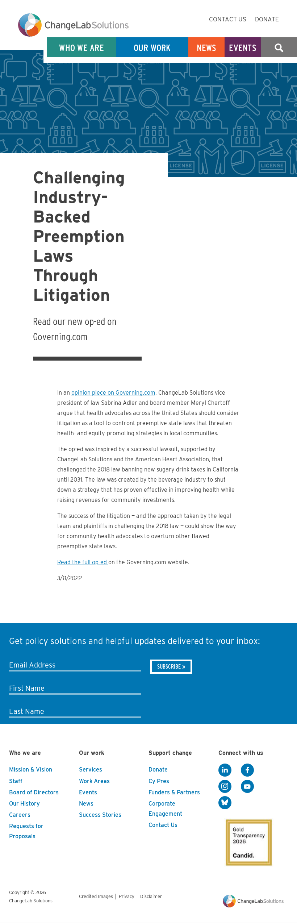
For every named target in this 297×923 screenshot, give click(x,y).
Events (242, 47)
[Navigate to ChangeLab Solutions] (253, 908)
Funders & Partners (174, 792)
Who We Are (81, 47)
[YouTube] (247, 786)
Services (90, 769)
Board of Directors (34, 792)
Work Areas (94, 781)
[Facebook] (247, 770)
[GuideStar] (247, 840)
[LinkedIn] (224, 770)
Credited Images (96, 896)
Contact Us (227, 19)
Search (279, 47)
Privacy (126, 896)
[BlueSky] (224, 802)
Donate (267, 19)
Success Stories (100, 814)
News (207, 47)
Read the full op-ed (82, 562)
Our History (24, 803)
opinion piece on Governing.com (113, 392)
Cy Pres (158, 781)
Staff (15, 781)
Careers (19, 814)
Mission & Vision (30, 769)
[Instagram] (224, 786)
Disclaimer (151, 896)
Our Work (152, 47)
